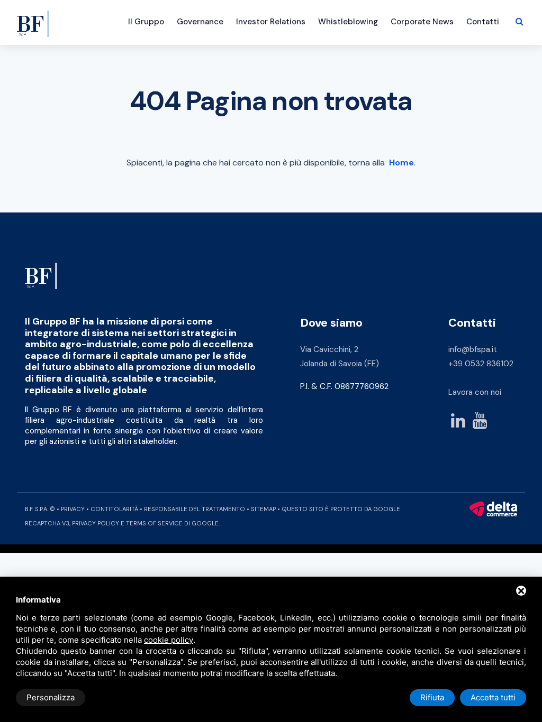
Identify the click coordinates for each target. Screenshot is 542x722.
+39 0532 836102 (480, 363)
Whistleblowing (348, 21)
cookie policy (168, 640)
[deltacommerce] (493, 508)
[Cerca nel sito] (519, 21)
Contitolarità (114, 509)
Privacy (73, 509)
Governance (200, 21)
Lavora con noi (474, 392)
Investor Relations (270, 21)
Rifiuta (432, 697)
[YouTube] (480, 421)
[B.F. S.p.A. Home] (33, 18)
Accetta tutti (493, 697)
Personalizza (50, 697)
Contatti (482, 21)
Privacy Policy (95, 523)
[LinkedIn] (458, 421)
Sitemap (263, 509)
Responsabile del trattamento (194, 509)
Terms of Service (154, 523)
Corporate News (422, 21)
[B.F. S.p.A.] (41, 275)
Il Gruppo (146, 21)
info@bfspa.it (472, 349)
